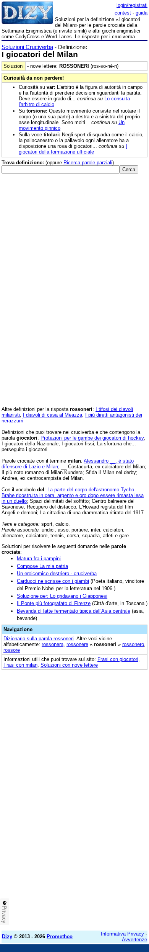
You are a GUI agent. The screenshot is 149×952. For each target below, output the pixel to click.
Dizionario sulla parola (38, 638)
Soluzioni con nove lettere (69, 665)
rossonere (77, 644)
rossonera (52, 644)
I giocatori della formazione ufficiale (73, 149)
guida (141, 13)
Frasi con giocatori (117, 659)
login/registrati (132, 5)
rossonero (133, 644)
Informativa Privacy (122, 934)
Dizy (7, 936)
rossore (11, 650)
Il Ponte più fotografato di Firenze (54, 603)
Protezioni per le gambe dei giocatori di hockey (92, 438)
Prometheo (60, 936)
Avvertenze (134, 939)
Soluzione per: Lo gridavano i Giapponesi (62, 596)
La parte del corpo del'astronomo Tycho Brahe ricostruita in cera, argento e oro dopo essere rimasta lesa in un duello (73, 495)
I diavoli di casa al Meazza (52, 415)
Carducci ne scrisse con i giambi (53, 581)
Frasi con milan (20, 665)
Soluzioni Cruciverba (27, 47)
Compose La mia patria (42, 566)
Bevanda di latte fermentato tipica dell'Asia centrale (73, 611)
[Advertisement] (74, 850)
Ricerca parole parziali (87, 162)
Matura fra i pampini (39, 558)
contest (123, 13)
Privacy (4, 914)
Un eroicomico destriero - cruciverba (57, 573)
